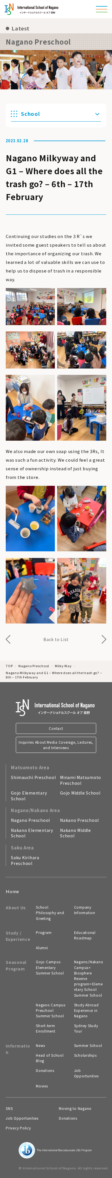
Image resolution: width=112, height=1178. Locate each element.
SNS (9, 1108)
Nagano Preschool (33, 665)
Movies (42, 1085)
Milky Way (63, 665)
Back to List (56, 639)
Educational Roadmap (85, 935)
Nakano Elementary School (32, 833)
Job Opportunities (86, 1073)
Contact (56, 728)
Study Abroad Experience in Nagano (86, 1010)
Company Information (84, 910)
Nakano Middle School (75, 833)
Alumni (42, 947)
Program (43, 932)
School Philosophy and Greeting (50, 912)
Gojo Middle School (80, 793)
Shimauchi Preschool (33, 777)
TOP (9, 665)
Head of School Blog (50, 1058)
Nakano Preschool (79, 820)
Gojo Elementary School (29, 795)
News (40, 1045)
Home (12, 891)
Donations (45, 1070)
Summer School (88, 1045)
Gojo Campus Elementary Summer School (50, 967)
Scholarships (85, 1055)
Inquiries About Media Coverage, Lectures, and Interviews (56, 745)
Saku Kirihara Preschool (25, 860)
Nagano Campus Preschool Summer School (50, 1010)
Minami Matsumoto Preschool (80, 780)
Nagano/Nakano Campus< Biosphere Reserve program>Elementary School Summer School (88, 978)
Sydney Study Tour (86, 1028)
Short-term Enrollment (45, 1028)
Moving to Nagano (75, 1108)
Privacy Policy (18, 1127)
